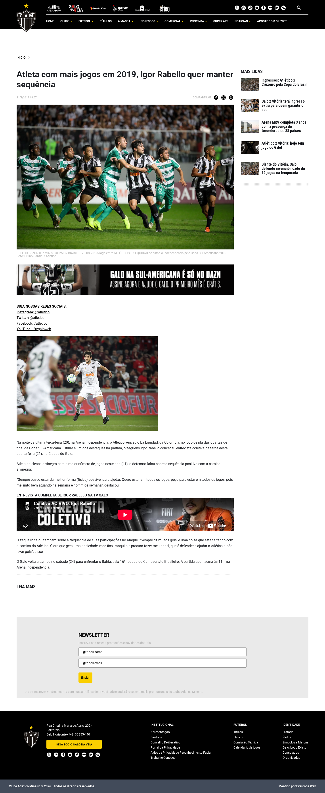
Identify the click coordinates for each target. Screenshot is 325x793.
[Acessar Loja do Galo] (142, 8)
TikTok (250, 7)
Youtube (257, 7)
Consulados (291, 752)
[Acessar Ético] (164, 8)
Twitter (237, 7)
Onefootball (283, 7)
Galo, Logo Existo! (295, 747)
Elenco (238, 737)
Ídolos (287, 737)
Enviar (85, 677)
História (288, 732)
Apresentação (160, 732)
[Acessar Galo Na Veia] (76, 8)
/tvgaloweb (34, 329)
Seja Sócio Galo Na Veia (74, 744)
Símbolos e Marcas (295, 742)
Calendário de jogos (246, 747)
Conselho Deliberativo (165, 742)
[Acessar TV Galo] (98, 8)
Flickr (270, 7)
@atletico (33, 312)
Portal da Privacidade (165, 747)
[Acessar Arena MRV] (54, 8)
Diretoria (156, 737)
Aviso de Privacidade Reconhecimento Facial (181, 752)
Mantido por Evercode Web (297, 786)
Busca (298, 7)
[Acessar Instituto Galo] (120, 8)
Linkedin (276, 7)
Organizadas (291, 757)
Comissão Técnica (245, 742)
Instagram (243, 7)
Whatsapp (231, 97)
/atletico (32, 323)
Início (21, 57)
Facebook (263, 7)
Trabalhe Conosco (163, 757)
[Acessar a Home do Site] (26, 17)
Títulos (238, 732)
